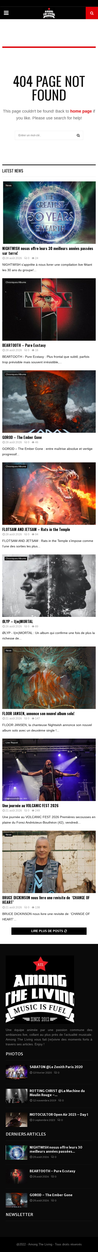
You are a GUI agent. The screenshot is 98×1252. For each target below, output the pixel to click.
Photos (14, 1053)
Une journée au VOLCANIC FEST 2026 (30, 805)
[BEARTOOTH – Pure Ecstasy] (49, 309)
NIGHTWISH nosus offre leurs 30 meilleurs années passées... (56, 1149)
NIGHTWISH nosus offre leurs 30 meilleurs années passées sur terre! (47, 251)
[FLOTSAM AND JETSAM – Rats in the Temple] (49, 493)
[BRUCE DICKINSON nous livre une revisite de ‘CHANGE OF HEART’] (49, 862)
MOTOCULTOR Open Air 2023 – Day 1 (59, 1115)
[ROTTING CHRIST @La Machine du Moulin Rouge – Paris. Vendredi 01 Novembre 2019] (16, 1096)
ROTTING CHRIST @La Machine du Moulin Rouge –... (57, 1093)
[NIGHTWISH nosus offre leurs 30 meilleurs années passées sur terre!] (49, 212)
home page (81, 111)
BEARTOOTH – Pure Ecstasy (24, 345)
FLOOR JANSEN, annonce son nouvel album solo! (38, 713)
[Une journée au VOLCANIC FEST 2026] (49, 770)
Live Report (12, 742)
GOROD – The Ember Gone (22, 437)
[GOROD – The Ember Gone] (49, 401)
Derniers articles (26, 1134)
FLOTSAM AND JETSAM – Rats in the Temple (36, 529)
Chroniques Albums (16, 282)
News (8, 185)
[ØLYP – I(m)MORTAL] (49, 585)
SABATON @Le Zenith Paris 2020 (56, 1067)
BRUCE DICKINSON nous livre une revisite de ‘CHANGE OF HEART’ (46, 900)
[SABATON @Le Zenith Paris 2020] (16, 1072)
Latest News (12, 171)
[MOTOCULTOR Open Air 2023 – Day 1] (16, 1120)
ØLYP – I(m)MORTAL (17, 621)
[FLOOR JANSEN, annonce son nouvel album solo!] (49, 678)
